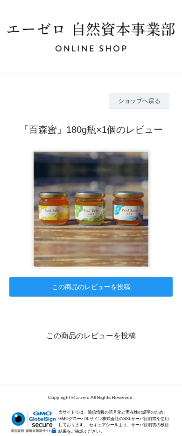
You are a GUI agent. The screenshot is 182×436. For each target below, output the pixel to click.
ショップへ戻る (139, 100)
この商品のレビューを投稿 (91, 287)
